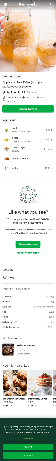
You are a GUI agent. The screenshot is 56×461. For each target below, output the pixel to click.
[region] (28, 439)
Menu (6, 7)
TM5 (18, 77)
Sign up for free (28, 109)
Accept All (28, 455)
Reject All (28, 447)
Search (50, 7)
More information (28, 252)
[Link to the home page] (28, 5)
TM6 (12, 77)
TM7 (5, 77)
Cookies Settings (27, 438)
